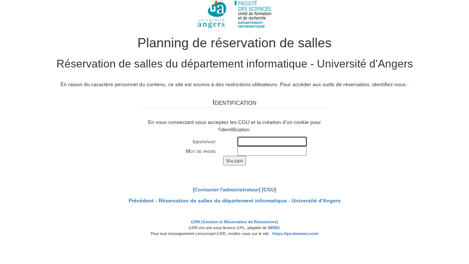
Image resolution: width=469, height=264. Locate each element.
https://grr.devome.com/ (295, 233)
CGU (269, 189)
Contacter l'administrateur (226, 189)
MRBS (274, 227)
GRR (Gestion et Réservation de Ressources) (234, 222)
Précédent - (235, 200)
